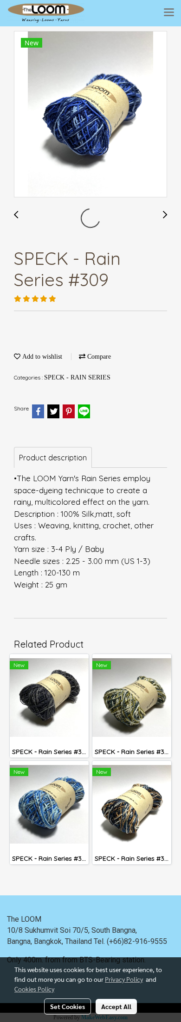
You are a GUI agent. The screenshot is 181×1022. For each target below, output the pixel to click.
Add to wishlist (41, 356)
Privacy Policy (124, 979)
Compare (98, 356)
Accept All (116, 1006)
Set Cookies (67, 1006)
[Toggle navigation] (169, 13)
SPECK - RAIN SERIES (77, 377)
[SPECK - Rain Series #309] (90, 114)
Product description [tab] (53, 457)
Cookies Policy (34, 989)
